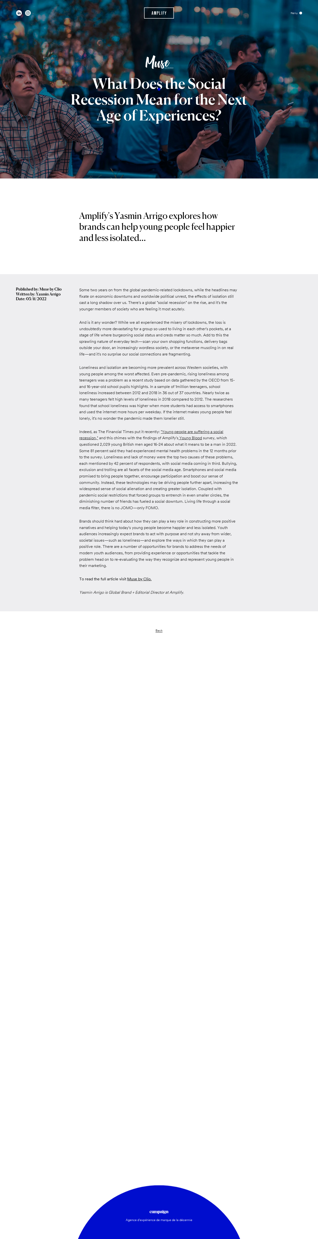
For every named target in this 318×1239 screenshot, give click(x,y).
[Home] (159, 13)
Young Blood (190, 438)
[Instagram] (28, 13)
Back (159, 630)
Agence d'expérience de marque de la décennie (159, 1220)
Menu (294, 13)
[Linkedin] (19, 13)
